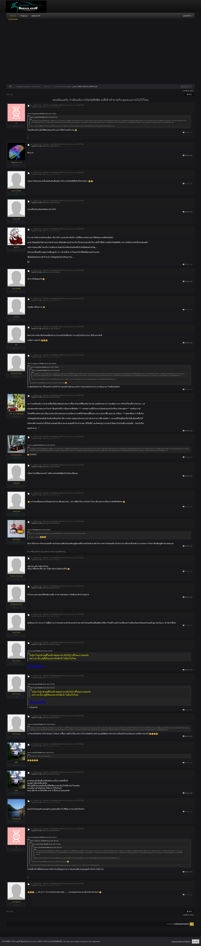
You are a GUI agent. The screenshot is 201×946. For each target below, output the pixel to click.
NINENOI (16, 539)
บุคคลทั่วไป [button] (187, 16)
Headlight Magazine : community (28, 87)
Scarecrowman (16, 576)
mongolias (16, 818)
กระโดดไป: (170, 924)
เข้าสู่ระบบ (23, 16)
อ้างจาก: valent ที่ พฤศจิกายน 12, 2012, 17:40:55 (40, 651)
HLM (95, 87)
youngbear (16, 902)
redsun (16, 316)
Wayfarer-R (16, 162)
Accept (195, 941)
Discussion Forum (60, 87)
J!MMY (80, 87)
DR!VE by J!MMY (87, 87)
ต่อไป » (192, 91)
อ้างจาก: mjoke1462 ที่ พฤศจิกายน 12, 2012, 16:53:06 (43, 117)
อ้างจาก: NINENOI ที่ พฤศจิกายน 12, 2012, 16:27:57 (41, 752)
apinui (16, 247)
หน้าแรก (13, 16)
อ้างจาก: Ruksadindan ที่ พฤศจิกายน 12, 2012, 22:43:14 (42, 837)
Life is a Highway (16, 413)
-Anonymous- (16, 455)
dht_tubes (16, 660)
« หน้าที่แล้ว (186, 91)
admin (74, 87)
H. (16, 123)
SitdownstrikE (16, 604)
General (47, 87)
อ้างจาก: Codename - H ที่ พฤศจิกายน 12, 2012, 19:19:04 (42, 363)
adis (16, 762)
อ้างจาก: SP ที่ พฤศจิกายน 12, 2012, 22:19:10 (39, 529)
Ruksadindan (16, 373)
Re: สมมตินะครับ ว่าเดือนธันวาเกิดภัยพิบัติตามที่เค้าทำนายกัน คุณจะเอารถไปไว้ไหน (57, 105)
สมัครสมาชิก (36, 16)
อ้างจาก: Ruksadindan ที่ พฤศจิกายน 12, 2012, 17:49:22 (42, 113)
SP (16, 345)
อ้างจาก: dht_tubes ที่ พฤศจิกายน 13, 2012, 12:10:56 (41, 684)
